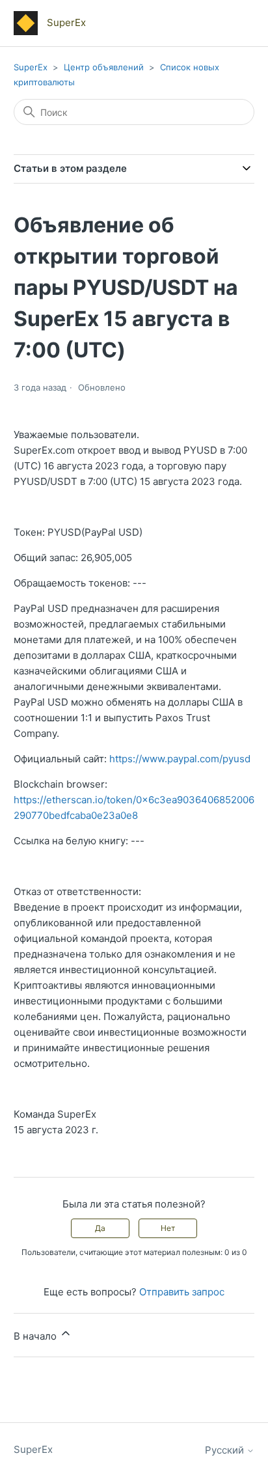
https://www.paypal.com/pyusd (179, 758)
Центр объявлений (104, 67)
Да (100, 1228)
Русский (226, 1450)
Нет (168, 1228)
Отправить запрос (181, 1292)
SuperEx (30, 67)
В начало (36, 1336)
